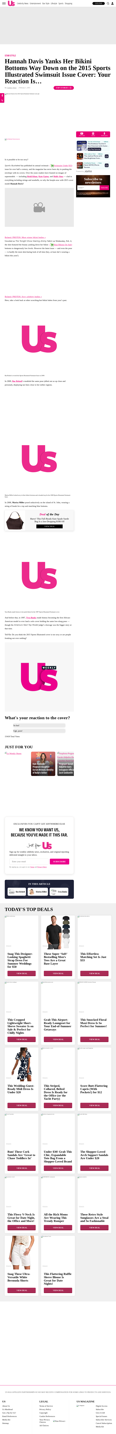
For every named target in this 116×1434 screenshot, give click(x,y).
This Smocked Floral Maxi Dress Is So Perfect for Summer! (93, 1023)
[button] (107, 3)
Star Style (45, 3)
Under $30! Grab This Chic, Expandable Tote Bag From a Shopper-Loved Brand (58, 1156)
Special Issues (101, 1416)
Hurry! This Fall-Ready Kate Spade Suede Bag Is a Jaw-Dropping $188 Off (49, 520)
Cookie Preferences (47, 1416)
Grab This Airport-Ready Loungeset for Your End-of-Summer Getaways (57, 1024)
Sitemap (5, 1423)
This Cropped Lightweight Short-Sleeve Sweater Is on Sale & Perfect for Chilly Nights (20, 1026)
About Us (6, 1406)
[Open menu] (4, 3)
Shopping (68, 3)
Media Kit (6, 1420)
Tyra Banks (31, 618)
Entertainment (35, 3)
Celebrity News (22, 3)
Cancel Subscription (104, 1423)
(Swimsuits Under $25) (61, 165)
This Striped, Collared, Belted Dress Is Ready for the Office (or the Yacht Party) (56, 1092)
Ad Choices (44, 1425)
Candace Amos (11, 88)
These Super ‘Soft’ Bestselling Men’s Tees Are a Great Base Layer (55, 958)
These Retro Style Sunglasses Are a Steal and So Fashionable (94, 1218)
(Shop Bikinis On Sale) (61, 245)
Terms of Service (46, 1406)
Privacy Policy (42, 867)
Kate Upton (44, 176)
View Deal (49, 526)
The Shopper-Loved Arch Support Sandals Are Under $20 (94, 1155)
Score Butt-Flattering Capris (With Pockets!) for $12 (94, 1089)
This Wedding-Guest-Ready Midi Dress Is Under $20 (20, 1089)
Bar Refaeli (17, 381)
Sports (60, 3)
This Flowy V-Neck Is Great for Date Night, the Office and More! (21, 1218)
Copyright (43, 1413)
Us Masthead (7, 1409)
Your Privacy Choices (44, 1421)
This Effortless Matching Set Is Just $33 (93, 957)
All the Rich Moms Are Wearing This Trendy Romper (56, 1218)
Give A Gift (100, 1413)
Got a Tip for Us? (9, 1413)
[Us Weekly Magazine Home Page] (11, 3)
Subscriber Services (104, 1420)
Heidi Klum (32, 176)
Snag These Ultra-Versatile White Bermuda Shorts (18, 1277)
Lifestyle (54, 3)
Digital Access (101, 1406)
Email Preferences (9, 1416)
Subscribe (98, 3)
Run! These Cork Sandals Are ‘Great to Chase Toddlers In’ (21, 1155)
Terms (32, 867)
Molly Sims (58, 176)
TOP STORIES (62, 88)
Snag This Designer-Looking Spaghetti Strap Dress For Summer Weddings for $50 (20, 960)
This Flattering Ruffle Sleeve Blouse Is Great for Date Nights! (57, 1278)
